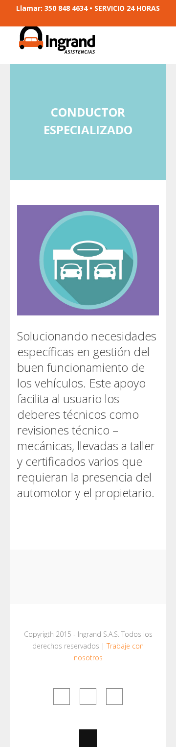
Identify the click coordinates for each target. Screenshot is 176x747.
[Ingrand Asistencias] (56, 48)
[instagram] (114, 696)
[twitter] (88, 696)
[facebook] (61, 696)
